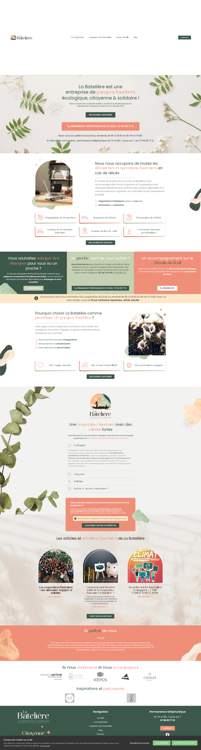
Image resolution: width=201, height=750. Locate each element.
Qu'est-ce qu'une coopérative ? (91, 488)
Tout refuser (161, 743)
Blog (136, 37)
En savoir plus (45, 746)
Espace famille (122, 37)
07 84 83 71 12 (120, 272)
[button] (184, 37)
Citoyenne (79, 474)
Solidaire (78, 481)
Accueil (100, 718)
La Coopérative (77, 37)
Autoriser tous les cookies (184, 743)
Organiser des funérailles (100, 37)
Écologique (80, 445)
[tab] (100, 445)
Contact (100, 734)
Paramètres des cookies (139, 743)
